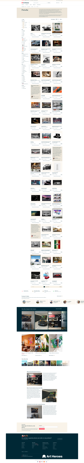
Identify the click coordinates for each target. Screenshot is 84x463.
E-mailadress (40, 425)
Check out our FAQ (36, 98)
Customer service (45, 442)
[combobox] (40, 3)
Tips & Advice (38, 4)
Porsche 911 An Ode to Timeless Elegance (50, 12)
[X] (27, 451)
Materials (34, 4)
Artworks (23, 4)
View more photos (58, 308)
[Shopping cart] (61, 2)
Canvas (40, 16)
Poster (42, 16)
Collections (26, 4)
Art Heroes (55, 442)
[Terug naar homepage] (25, 2)
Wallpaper (44, 16)
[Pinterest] (25, 451)
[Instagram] (24, 451)
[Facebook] (26, 451)
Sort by (61, 19)
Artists (30, 4)
